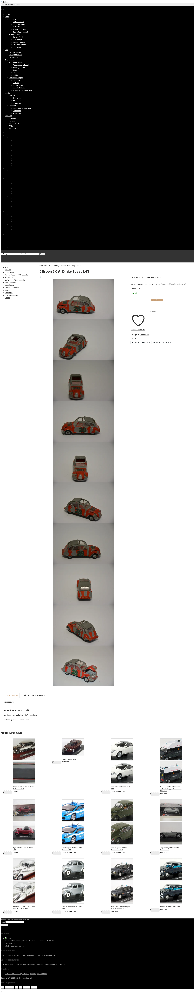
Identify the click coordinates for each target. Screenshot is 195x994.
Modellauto (53, 266)
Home (7, 14)
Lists (14, 72)
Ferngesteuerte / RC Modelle (16, 275)
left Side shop (18, 22)
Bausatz (8, 270)
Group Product (19, 42)
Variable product (20, 39)
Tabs (15, 70)
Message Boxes (19, 67)
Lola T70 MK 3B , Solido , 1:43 (175, 284)
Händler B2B (60, 964)
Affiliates (25, 974)
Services (16, 80)
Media (7, 93)
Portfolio (12, 106)
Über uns (12, 118)
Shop (7, 17)
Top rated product (20, 32)
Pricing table (18, 85)
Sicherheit (51, 964)
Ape (6, 267)
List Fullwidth (14, 57)
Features (8, 116)
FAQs (11, 126)
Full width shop (19, 27)
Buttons (16, 83)
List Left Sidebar (15, 52)
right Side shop (19, 24)
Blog (6, 50)
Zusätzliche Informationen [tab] (33, 695)
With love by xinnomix (23, 978)
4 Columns (17, 103)
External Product (19, 45)
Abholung (18, 974)
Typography (14, 123)
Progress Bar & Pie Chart (23, 90)
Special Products (19, 47)
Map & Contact (19, 88)
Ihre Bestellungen (27, 964)
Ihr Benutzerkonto (12, 964)
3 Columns (17, 100)
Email (3, 922)
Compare (153, 312)
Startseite (17, 111)
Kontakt (12, 121)
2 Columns (17, 98)
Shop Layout (14, 19)
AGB (14, 955)
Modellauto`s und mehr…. (23, 108)
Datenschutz (40, 955)
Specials (33, 974)
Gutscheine (9, 974)
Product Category (20, 29)
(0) (2, 256)
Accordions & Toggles (21, 65)
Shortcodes (9, 60)
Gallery (12, 95)
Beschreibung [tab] (12, 695)
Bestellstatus (42, 974)
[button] (41, 277)
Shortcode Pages (16, 62)
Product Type (14, 34)
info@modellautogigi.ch (14, 946)
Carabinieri (9, 272)
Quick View (8, 792)
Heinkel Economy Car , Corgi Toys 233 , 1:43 (147, 284)
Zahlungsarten (51, 955)
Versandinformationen (25, 955)
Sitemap (12, 128)
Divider (15, 75)
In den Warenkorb (157, 300)
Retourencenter (40, 964)
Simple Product (19, 37)
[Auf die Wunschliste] (4, 792)
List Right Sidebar (15, 55)
